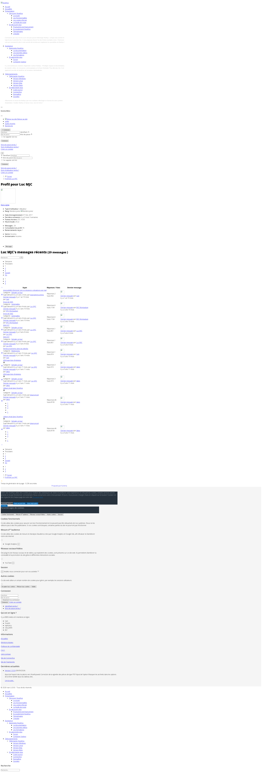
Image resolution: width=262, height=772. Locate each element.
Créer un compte (7, 149)
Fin (6, 275)
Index (7, 121)
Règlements (15, 351)
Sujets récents (10, 123)
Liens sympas (6, 654)
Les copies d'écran (20, 20)
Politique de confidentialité (10, 646)
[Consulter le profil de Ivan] (62, 293)
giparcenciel (34, 395)
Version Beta (18, 85)
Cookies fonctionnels (8, 514)
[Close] (1, 115)
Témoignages (18, 31)
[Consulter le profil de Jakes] (62, 365)
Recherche (9, 126)
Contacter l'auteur (19, 62)
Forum (15, 59)
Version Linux (18, 81)
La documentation (19, 50)
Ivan (7, 299)
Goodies (16, 96)
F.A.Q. (3, 650)
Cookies (4, 506)
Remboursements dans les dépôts (15, 349)
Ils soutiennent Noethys (21, 29)
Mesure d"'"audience (22, 514)
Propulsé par (56, 486)
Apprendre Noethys (16, 48)
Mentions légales (7, 642)
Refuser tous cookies (23, 586)
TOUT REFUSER (32, 503)
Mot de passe (25, 134)
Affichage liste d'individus (12, 360)
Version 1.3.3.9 (10, 670)
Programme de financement (23, 27)
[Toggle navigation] (1, 107)
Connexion (5, 141)
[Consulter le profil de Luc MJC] (8, 203)
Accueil (7, 7)
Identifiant (23, 132)
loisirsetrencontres (37, 295)
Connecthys (17, 92)
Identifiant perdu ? (11, 606)
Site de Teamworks (8, 662)
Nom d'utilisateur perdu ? (10, 147)
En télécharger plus (16, 87)
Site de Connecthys (8, 658)
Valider (34, 586)
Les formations (18, 55)
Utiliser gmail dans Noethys (13, 388)
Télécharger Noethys (16, 76)
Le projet (16, 16)
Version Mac (17, 83)
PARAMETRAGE (7, 503)
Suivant (7, 273)
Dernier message (9, 297)
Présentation (9, 11)
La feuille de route (19, 22)
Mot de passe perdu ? (9, 145)
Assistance (9, 46)
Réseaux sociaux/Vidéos (37, 514)
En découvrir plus (15, 25)
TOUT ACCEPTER (19, 503)
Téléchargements (11, 74)
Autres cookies (51, 514)
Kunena (64, 486)
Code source (18, 90)
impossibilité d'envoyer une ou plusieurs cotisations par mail (24, 290)
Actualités (8, 9)
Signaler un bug (16, 292)
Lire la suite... (9, 680)
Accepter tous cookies (8, 586)
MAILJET (6, 325)
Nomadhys (17, 94)
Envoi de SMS (8, 302)
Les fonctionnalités (20, 18)
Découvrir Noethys (16, 13)
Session (60, 514)
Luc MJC (33, 306)
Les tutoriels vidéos (20, 53)
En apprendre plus (15, 57)
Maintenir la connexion (11, 600)
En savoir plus (38, 497)
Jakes (8, 371)
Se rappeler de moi (10, 137)
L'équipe (16, 34)
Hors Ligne (5, 205)
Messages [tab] (9, 246)
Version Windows (19, 78)
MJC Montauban (12, 311)
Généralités (15, 304)
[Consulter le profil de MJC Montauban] (62, 305)
